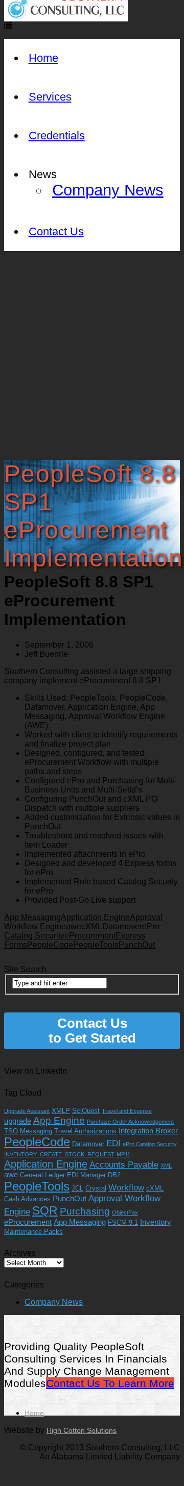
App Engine (59, 1120)
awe (73, 926)
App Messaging (32, 917)
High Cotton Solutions (82, 1430)
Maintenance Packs (33, 1231)
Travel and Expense (127, 1111)
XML (166, 1165)
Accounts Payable (123, 1165)
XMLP (61, 1110)
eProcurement (90, 935)
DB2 (114, 1175)
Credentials (57, 135)
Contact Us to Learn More (110, 1383)
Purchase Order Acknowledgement (130, 1122)
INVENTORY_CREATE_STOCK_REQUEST (59, 1154)
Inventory (155, 1222)
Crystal (95, 1188)
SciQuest (86, 1110)
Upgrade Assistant (27, 1111)
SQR (45, 1210)
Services (50, 96)
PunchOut (137, 944)
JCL (77, 1188)
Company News (108, 190)
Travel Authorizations (85, 1131)
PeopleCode (50, 944)
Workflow (126, 1188)
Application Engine (95, 917)
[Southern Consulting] (66, 18)
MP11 (123, 1154)
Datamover (122, 926)
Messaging (36, 1131)
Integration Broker (148, 1130)
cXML (91, 926)
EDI (113, 1143)
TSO (11, 1131)
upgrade (17, 1121)
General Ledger (42, 1175)
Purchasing (85, 1211)
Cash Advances (27, 1199)
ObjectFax (125, 1212)
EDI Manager (86, 1175)
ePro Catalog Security (150, 1144)
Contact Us (56, 231)
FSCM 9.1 (123, 1222)
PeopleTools (96, 944)
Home (43, 58)
